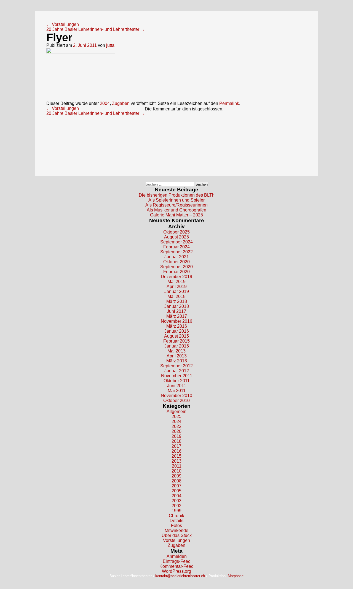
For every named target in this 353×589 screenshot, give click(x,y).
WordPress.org (176, 571)
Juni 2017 (176, 311)
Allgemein (176, 411)
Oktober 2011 (177, 380)
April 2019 (177, 286)
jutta (110, 45)
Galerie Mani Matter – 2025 (176, 215)
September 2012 (176, 365)
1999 (176, 510)
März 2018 (176, 301)
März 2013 (176, 361)
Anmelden (177, 556)
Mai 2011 (177, 390)
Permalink (229, 103)
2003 (176, 500)
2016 (176, 451)
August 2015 (176, 336)
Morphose (236, 576)
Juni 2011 (176, 385)
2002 (176, 505)
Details (176, 520)
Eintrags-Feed (177, 561)
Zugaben (121, 103)
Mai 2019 (176, 281)
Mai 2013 (176, 351)
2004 (105, 103)
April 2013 (177, 356)
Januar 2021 (176, 256)
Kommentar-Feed (176, 566)
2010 (176, 471)
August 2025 (176, 237)
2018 (176, 441)
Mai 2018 (176, 296)
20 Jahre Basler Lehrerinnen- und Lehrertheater (95, 29)
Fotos (176, 525)
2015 (176, 456)
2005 (176, 490)
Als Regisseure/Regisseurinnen (176, 205)
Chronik (176, 515)
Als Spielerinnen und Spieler (176, 200)
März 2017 (176, 316)
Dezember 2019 (176, 276)
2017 (176, 446)
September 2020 (176, 266)
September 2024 (176, 242)
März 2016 (176, 326)
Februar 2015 (176, 341)
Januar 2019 (176, 291)
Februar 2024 (176, 247)
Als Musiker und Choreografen (176, 210)
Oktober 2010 (176, 400)
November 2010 (176, 395)
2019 (176, 436)
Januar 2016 (176, 331)
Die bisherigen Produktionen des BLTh (177, 195)
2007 (176, 486)
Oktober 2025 (176, 232)
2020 (176, 431)
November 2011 (176, 375)
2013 (176, 461)
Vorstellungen (62, 24)
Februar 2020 (176, 271)
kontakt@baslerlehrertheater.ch (180, 576)
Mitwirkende (176, 530)
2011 (176, 466)
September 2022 (176, 251)
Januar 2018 (176, 306)
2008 (176, 481)
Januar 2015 (176, 346)
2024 (176, 421)
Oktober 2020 (176, 261)
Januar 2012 (176, 370)
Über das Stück (177, 535)
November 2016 (176, 321)
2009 (176, 476)
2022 (176, 426)
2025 (176, 416)
